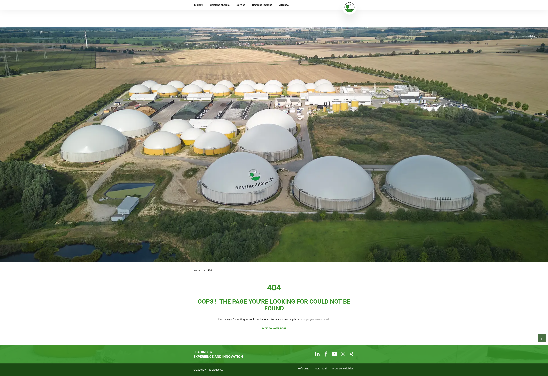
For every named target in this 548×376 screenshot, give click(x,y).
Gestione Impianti (262, 4)
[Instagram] (343, 354)
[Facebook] (326, 354)
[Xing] (351, 354)
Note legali (321, 368)
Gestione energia (220, 4)
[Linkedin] (317, 354)
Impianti (198, 4)
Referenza (303, 368)
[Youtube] (334, 354)
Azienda (284, 4)
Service (240, 4)
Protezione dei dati (342, 368)
